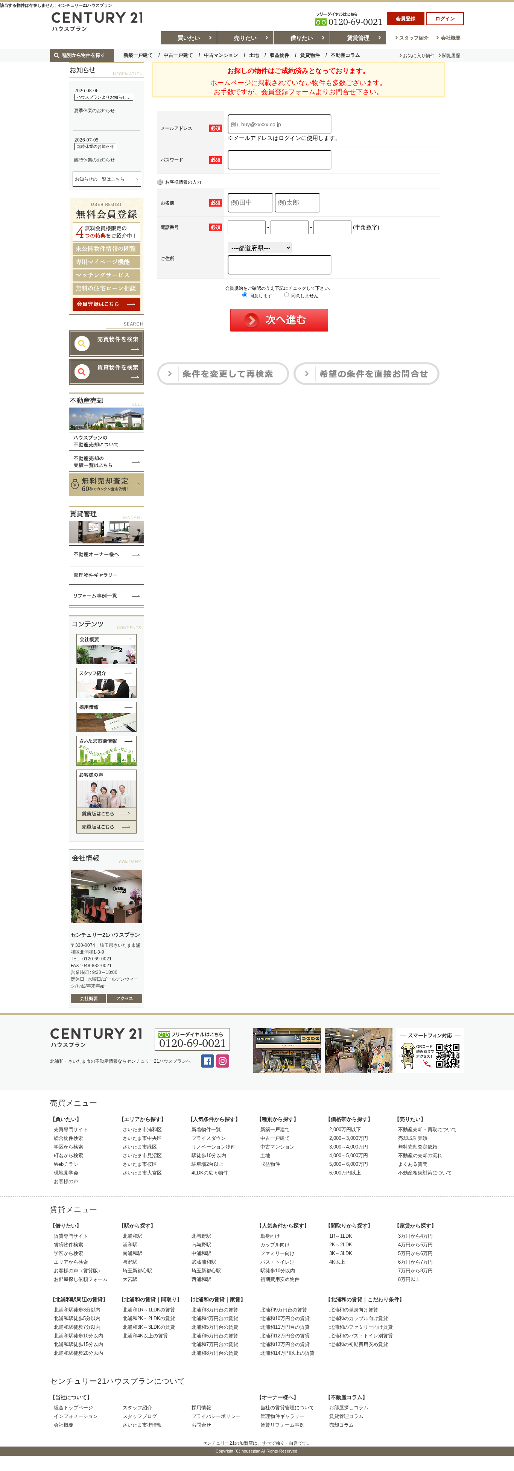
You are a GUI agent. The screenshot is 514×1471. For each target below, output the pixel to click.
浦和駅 (130, 1244)
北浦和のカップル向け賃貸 (358, 1318)
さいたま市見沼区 (142, 1155)
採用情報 (201, 1407)
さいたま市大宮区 (142, 1173)
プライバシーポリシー (216, 1416)
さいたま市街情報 (142, 1425)
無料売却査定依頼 (417, 1147)
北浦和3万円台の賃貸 (215, 1310)
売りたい (245, 38)
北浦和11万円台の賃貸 (285, 1327)
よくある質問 (412, 1164)
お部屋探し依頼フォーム (81, 1279)
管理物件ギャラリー (282, 1416)
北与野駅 (201, 1236)
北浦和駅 (132, 1236)
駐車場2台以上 (208, 1164)
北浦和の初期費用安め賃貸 (358, 1344)
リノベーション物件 (214, 1147)
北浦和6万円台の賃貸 (215, 1336)
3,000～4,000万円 (348, 1147)
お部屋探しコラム (348, 1407)
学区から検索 (68, 1147)
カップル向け (275, 1244)
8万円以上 (409, 1279)
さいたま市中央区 (142, 1138)
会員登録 (405, 18)
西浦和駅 (201, 1279)
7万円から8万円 (415, 1270)
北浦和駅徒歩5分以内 (77, 1318)
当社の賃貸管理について (287, 1407)
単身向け (270, 1236)
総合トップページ (73, 1407)
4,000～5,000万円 (348, 1155)
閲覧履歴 (451, 55)
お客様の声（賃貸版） (78, 1270)
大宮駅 (130, 1279)
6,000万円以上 (345, 1173)
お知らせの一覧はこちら (100, 179)
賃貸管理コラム (346, 1416)
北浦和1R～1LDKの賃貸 (149, 1310)
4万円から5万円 (415, 1244)
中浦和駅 (201, 1253)
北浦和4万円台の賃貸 (215, 1318)
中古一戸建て (178, 55)
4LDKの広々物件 (210, 1173)
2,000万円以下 (345, 1129)
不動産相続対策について (425, 1173)
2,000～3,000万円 (348, 1138)
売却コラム (341, 1425)
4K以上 (337, 1262)
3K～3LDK (340, 1253)
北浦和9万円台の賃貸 (283, 1310)
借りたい (301, 38)
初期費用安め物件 (280, 1279)
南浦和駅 (132, 1253)
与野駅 (130, 1262)
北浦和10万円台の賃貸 (285, 1318)
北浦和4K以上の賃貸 (145, 1336)
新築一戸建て (138, 55)
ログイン (445, 18)
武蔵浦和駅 (204, 1262)
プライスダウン (209, 1138)
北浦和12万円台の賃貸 (285, 1336)
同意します (260, 295)
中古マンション (221, 55)
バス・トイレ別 (277, 1262)
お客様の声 (66, 1181)
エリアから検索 (71, 1262)
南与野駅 (201, 1244)
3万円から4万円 (415, 1236)
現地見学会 (66, 1173)
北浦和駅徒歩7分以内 (77, 1327)
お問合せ (201, 1425)
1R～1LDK (340, 1236)
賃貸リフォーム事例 (282, 1425)
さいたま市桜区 (140, 1164)
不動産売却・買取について (427, 1129)
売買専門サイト (71, 1129)
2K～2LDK (340, 1244)
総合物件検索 (68, 1138)
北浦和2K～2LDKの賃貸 (149, 1318)
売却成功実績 (412, 1138)
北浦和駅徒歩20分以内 (78, 1353)
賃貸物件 (310, 55)
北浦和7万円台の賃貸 (215, 1344)
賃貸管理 (358, 38)
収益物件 (279, 55)
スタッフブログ (140, 1416)
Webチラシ (66, 1164)
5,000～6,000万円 (348, 1164)
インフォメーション (76, 1416)
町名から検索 (68, 1155)
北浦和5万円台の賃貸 (215, 1327)
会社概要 (451, 38)
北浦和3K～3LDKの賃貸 (149, 1327)
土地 (254, 55)
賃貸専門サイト (71, 1236)
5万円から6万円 (415, 1253)
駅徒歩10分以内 (209, 1155)
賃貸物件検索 (68, 1244)
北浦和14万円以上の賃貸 (287, 1353)
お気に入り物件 (419, 55)
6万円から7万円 (415, 1262)
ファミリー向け (277, 1253)
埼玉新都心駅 (137, 1270)
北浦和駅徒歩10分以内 (78, 1336)
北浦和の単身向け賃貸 (353, 1310)
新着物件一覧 (206, 1129)
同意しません (304, 295)
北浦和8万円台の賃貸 (215, 1353)
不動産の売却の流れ (420, 1155)
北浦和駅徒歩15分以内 (78, 1344)
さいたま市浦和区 (142, 1129)
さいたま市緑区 (140, 1147)
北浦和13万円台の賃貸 (285, 1344)
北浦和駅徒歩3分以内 (77, 1310)
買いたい (189, 38)
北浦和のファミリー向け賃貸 (361, 1327)
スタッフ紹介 (414, 38)
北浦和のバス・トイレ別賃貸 (361, 1336)
